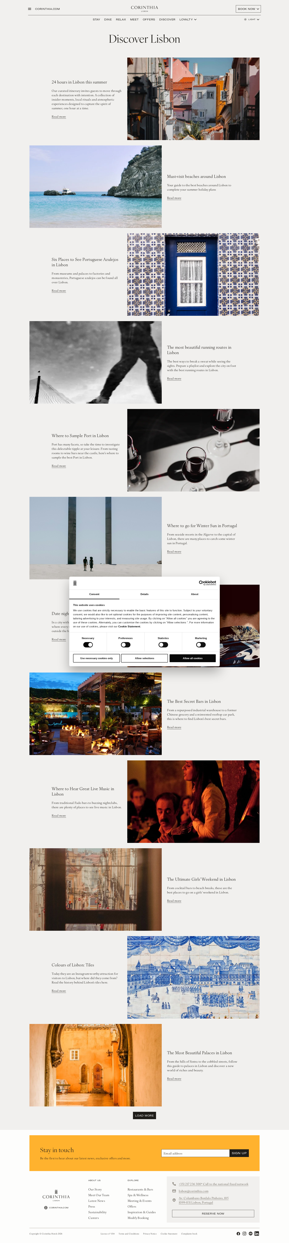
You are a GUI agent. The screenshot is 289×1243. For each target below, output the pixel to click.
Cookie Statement (129, 626)
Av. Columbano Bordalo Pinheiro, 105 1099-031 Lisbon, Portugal (204, 1200)
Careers (93, 1218)
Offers (149, 19)
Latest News (96, 1200)
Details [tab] (144, 594)
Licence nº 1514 (108, 1233)
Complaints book (189, 1233)
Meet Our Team (98, 1195)
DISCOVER (167, 19)
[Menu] (29, 9)
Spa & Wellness (138, 1195)
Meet (134, 19)
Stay (96, 19)
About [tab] (194, 594)
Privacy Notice (150, 1233)
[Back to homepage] (144, 8)
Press (91, 1206)
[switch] (125, 644)
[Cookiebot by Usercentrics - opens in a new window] (201, 583)
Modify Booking (138, 1218)
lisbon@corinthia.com (193, 1191)
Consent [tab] (94, 594)
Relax (121, 19)
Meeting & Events (140, 1200)
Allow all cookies (193, 658)
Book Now (246, 9)
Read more (59, 116)
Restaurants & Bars (140, 1189)
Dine (108, 19)
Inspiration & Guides (142, 1212)
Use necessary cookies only (96, 658)
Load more (144, 1115)
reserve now (213, 1213)
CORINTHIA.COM (47, 9)
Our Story (95, 1189)
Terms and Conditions (129, 1233)
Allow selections (144, 658)
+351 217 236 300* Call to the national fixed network (213, 1184)
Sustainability (97, 1212)
